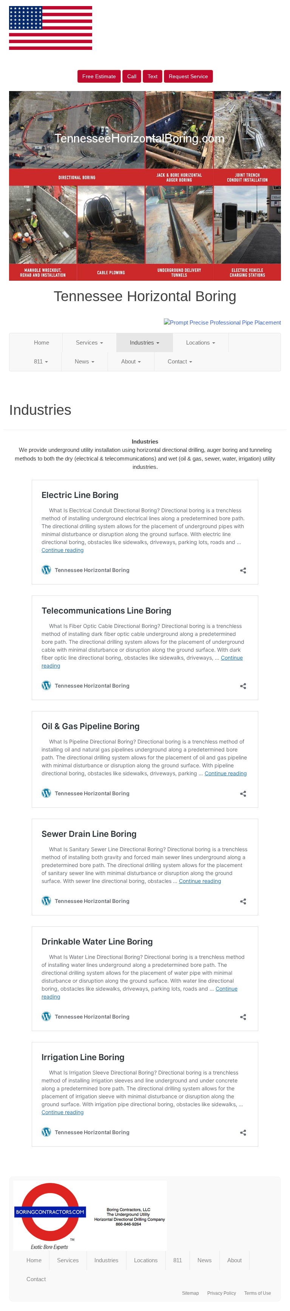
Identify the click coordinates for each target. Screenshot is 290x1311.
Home (41, 342)
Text (152, 76)
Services (87, 342)
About (129, 361)
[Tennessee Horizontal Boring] (145, 1216)
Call (131, 76)
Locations (198, 342)
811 (39, 361)
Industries (143, 342)
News (83, 361)
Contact (178, 361)
